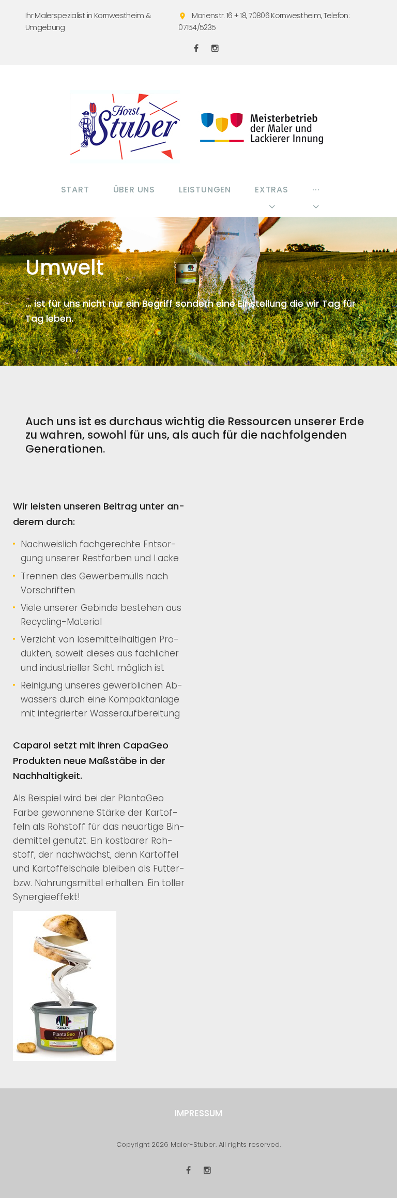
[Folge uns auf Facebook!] (196, 48)
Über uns (134, 190)
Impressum (198, 1113)
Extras (271, 190)
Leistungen (205, 190)
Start (75, 190)
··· (315, 190)
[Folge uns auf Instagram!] (215, 48)
